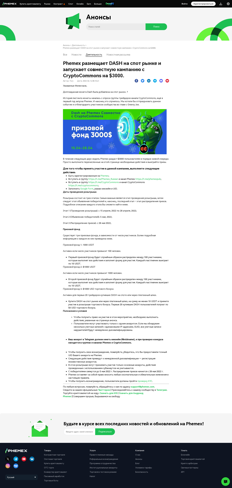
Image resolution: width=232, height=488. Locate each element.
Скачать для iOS (108, 393)
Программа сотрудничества (102, 463)
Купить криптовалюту (30, 4)
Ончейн (80, 4)
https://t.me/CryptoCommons (103, 182)
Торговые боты (51, 480)
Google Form (86, 188)
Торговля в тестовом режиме (103, 472)
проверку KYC (144, 381)
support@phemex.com (142, 386)
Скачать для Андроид (131, 393)
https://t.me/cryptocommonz (83, 185)
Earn (89, 4)
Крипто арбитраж (189, 463)
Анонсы (66, 45)
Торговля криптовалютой (193, 459)
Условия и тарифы (143, 467)
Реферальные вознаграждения (104, 459)
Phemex (104, 175)
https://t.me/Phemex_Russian (103, 178)
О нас (137, 454)
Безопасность (141, 472)
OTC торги (49, 467)
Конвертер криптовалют (55, 472)
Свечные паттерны (189, 467)
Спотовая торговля (53, 459)
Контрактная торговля (54, 454)
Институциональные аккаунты (103, 467)
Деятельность (78, 45)
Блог (137, 463)
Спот (70, 4)
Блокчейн (185, 454)
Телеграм (161, 389)
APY (182, 472)
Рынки (47, 4)
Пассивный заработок (54, 476)
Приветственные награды (102, 454)
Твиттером (104, 389)
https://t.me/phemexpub (148, 178)
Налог (92, 476)
